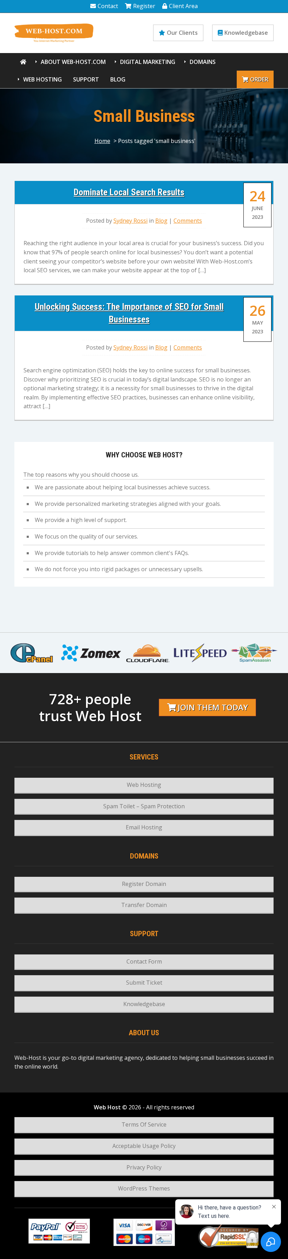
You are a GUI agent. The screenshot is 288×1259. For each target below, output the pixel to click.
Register (144, 6)
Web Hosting (42, 79)
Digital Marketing (147, 62)
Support (86, 79)
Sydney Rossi (130, 220)
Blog (117, 79)
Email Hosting (144, 827)
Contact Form (144, 961)
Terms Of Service (144, 1124)
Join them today (213, 707)
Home (102, 141)
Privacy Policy (144, 1167)
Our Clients (182, 33)
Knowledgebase (246, 33)
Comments (188, 220)
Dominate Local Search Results (129, 192)
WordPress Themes (144, 1188)
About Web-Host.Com (73, 62)
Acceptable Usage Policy (144, 1146)
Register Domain (144, 884)
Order (259, 79)
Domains (203, 62)
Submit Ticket (144, 982)
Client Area (183, 6)
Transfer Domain (144, 905)
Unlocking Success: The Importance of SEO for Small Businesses (129, 313)
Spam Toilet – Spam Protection (144, 806)
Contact (108, 6)
